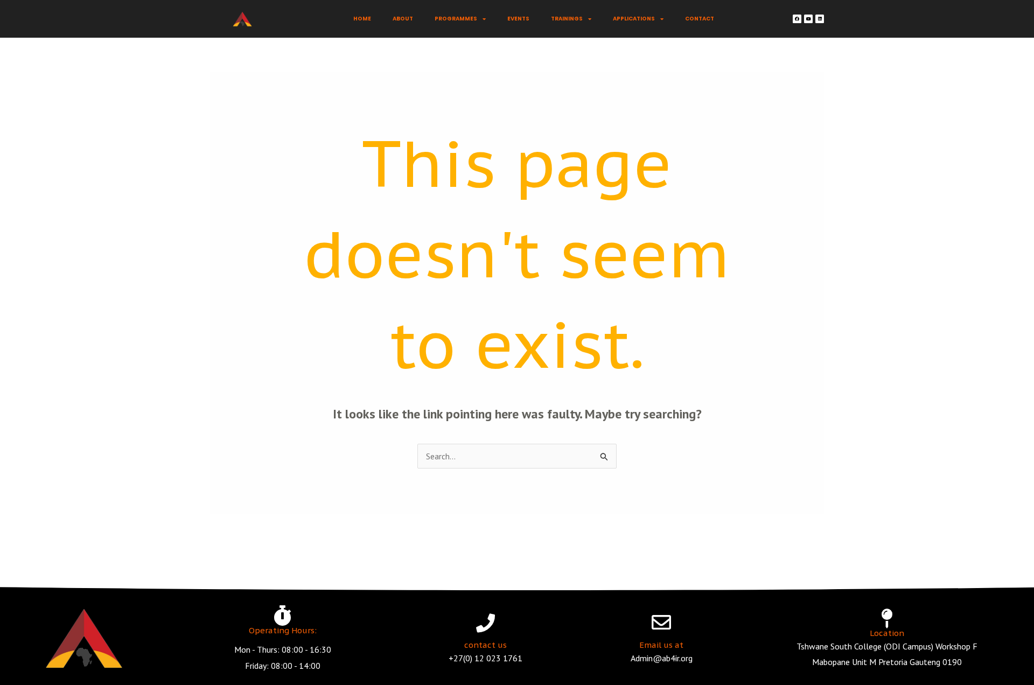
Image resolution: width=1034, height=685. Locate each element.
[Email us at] (661, 622)
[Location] (887, 618)
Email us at (661, 645)
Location (887, 633)
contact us (485, 645)
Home (362, 19)
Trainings (567, 19)
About (403, 19)
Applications (634, 19)
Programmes (456, 19)
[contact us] (485, 622)
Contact (699, 19)
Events (518, 19)
